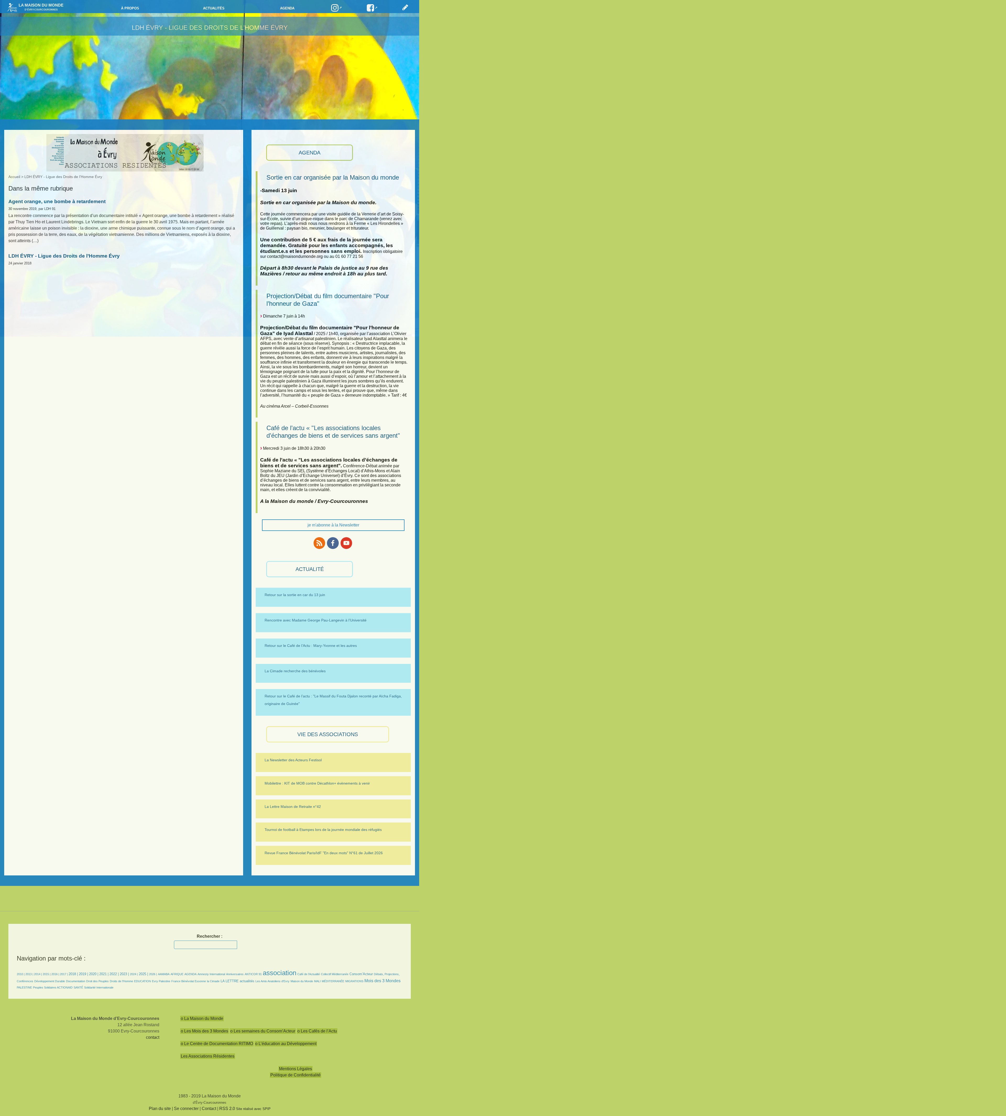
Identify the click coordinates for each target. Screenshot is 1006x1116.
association (279, 972)
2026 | (153, 974)
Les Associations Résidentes (207, 1056)
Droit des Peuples (97, 981)
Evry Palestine (161, 981)
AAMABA (164, 974)
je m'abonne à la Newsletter (333, 525)
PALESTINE (24, 987)
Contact (209, 1108)
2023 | (124, 974)
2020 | (93, 974)
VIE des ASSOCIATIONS (327, 734)
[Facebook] (332, 543)
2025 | (143, 974)
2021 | (103, 974)
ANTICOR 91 (253, 974)
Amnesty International (211, 974)
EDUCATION (142, 981)
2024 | (134, 974)
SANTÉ (78, 987)
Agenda (287, 8)
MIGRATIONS (354, 981)
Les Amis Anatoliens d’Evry (272, 981)
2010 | (21, 974)
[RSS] (319, 543)
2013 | (29, 974)
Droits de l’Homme (121, 981)
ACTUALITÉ (310, 569)
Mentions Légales (295, 1069)
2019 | (83, 974)
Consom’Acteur (361, 974)
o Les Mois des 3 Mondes (204, 1031)
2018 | (74, 974)
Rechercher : (209, 936)
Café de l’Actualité (308, 974)
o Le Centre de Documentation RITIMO (217, 1043)
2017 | (64, 974)
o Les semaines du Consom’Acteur (262, 1031)
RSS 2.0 (227, 1108)
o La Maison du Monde (202, 1018)
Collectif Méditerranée (334, 974)
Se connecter (186, 1108)
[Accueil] (10, 7)
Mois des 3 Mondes (382, 981)
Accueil (14, 177)
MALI (317, 981)
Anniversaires (235, 974)
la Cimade (213, 981)
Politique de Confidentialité (295, 1075)
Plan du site (160, 1108)
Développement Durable (49, 981)
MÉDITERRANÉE (333, 981)
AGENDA (309, 153)
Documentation (75, 981)
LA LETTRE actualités (237, 981)
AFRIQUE (177, 974)
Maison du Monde (302, 981)
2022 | (114, 974)
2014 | (38, 974)
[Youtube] (346, 543)
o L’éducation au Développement (285, 1043)
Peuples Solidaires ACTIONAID (53, 987)
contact (152, 1037)
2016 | (55, 974)
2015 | (47, 974)
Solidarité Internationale (98, 987)
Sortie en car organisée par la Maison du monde (332, 177)
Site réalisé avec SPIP (253, 1109)
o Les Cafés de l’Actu (317, 1031)
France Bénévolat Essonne (188, 981)
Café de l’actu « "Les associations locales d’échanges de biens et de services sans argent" (333, 431)
